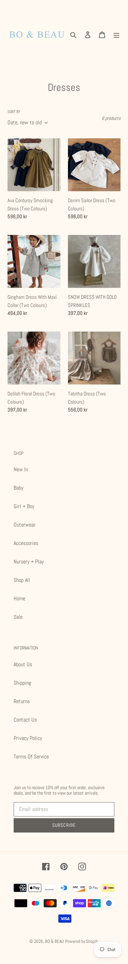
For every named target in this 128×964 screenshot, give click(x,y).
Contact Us (25, 719)
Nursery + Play (29, 561)
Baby (18, 487)
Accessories (26, 543)
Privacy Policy (28, 738)
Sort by (14, 111)
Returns (22, 701)
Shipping (22, 682)
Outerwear (24, 524)
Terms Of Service (31, 756)
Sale (18, 616)
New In (21, 469)
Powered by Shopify (82, 941)
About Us (23, 664)
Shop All (22, 580)
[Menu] (116, 34)
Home (19, 598)
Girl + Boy (24, 506)
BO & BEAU (54, 941)
